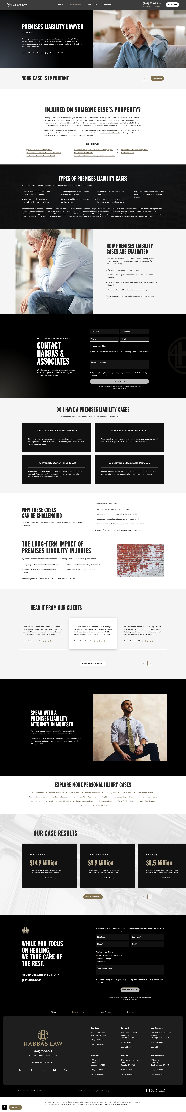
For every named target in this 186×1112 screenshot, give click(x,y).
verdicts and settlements (110, 132)
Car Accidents (38, 792)
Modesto (31, 53)
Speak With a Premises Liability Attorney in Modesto (94, 156)
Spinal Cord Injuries (147, 801)
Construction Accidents (38, 797)
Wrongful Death (102, 805)
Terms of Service (117, 388)
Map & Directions (105, 1045)
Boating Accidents (92, 792)
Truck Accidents (84, 805)
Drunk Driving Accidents (124, 797)
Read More (51, 634)
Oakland (125, 1028)
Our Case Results (127, 153)
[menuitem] (20, 1069)
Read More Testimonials (92, 663)
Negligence (35, 801)
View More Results (93, 896)
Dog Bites (105, 797)
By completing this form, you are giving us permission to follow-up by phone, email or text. (119, 374)
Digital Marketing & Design (159, 1090)
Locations (107, 4)
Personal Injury (75, 4)
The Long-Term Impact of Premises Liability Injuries (93, 150)
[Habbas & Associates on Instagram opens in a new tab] (20, 1069)
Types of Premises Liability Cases (39, 150)
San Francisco (157, 1055)
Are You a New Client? (98, 346)
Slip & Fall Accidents (126, 801)
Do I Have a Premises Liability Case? (40, 156)
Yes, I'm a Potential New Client (104, 351)
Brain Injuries (110, 792)
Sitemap (106, 1091)
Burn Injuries (127, 792)
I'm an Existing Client (128, 351)
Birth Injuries (74, 792)
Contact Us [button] (15, 1107)
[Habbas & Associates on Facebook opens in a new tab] (31, 1069)
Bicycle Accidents (56, 792)
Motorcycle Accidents (148, 797)
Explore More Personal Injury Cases (134, 150)
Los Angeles (157, 1028)
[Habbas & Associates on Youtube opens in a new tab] (54, 1069)
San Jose (95, 1028)
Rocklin (124, 1055)
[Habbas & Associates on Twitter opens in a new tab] (43, 1069)
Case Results (92, 4)
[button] (4, 1107)
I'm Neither (144, 351)
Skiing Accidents (105, 801)
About (60, 4)
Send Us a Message (119, 381)
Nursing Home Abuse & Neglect (58, 801)
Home (24, 53)
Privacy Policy (134, 386)
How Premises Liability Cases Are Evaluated (43, 153)
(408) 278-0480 (122, 1104)
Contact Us (172, 5)
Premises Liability (57, 53)
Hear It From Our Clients (83, 153)
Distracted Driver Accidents (85, 797)
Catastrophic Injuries (145, 792)
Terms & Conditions (83, 1091)
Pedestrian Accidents (84, 801)
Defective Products (60, 797)
